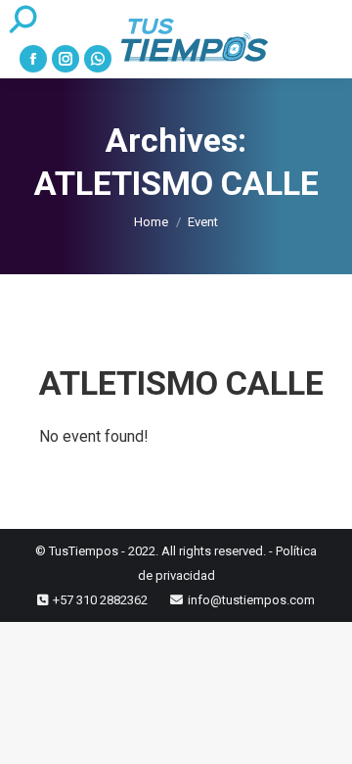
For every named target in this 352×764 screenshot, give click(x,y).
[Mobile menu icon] (323, 39)
